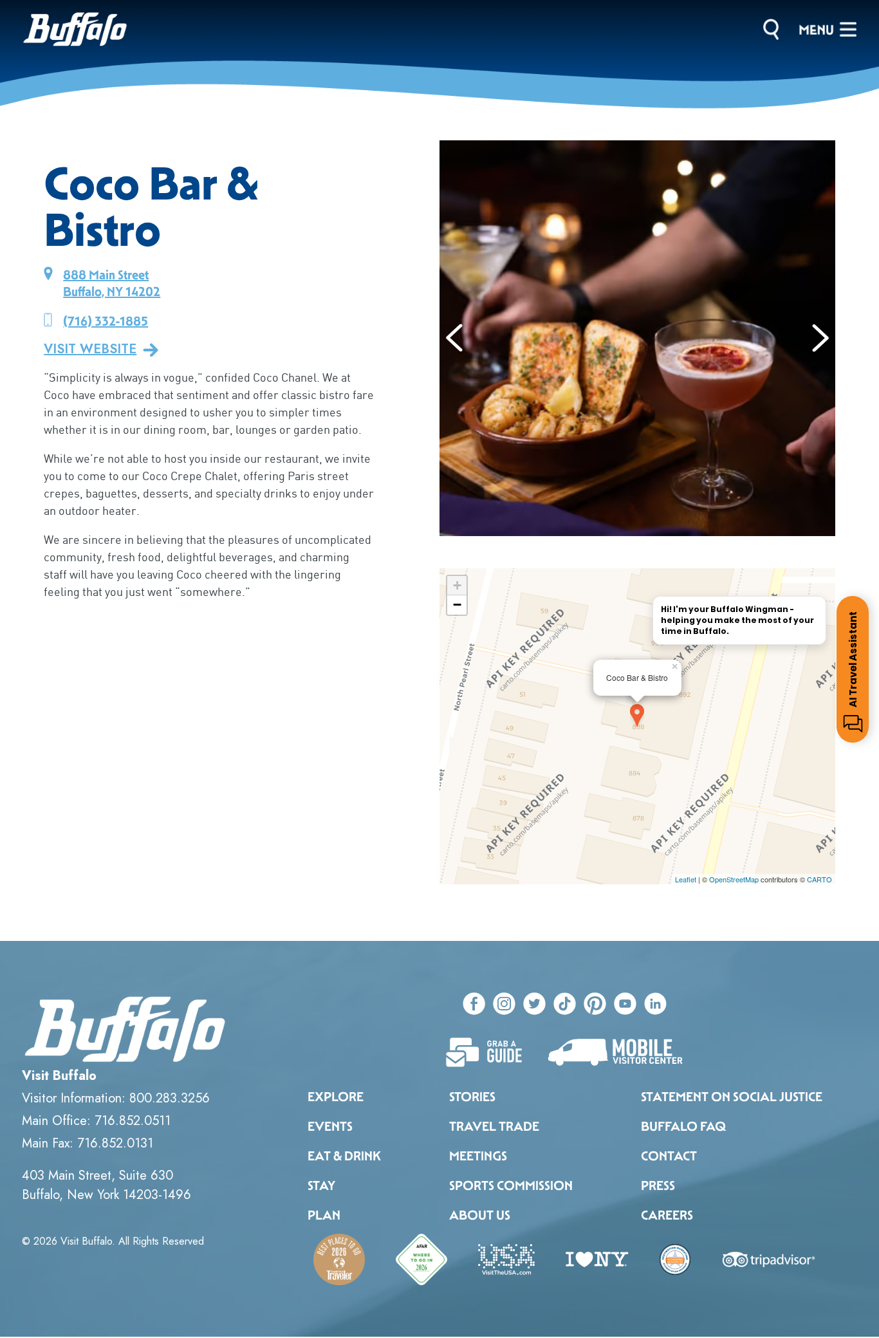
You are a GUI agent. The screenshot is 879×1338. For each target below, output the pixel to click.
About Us (479, 1215)
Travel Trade (494, 1126)
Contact (669, 1156)
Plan (324, 1215)
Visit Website (90, 349)
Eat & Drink (344, 1156)
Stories (472, 1096)
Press (658, 1185)
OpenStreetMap (734, 879)
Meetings (478, 1156)
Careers (667, 1215)
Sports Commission (511, 1185)
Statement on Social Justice (731, 1096)
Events (330, 1126)
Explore (336, 1096)
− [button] (457, 605)
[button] (454, 338)
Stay (321, 1185)
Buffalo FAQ (683, 1126)
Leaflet (685, 879)
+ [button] (457, 585)
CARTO (819, 879)
